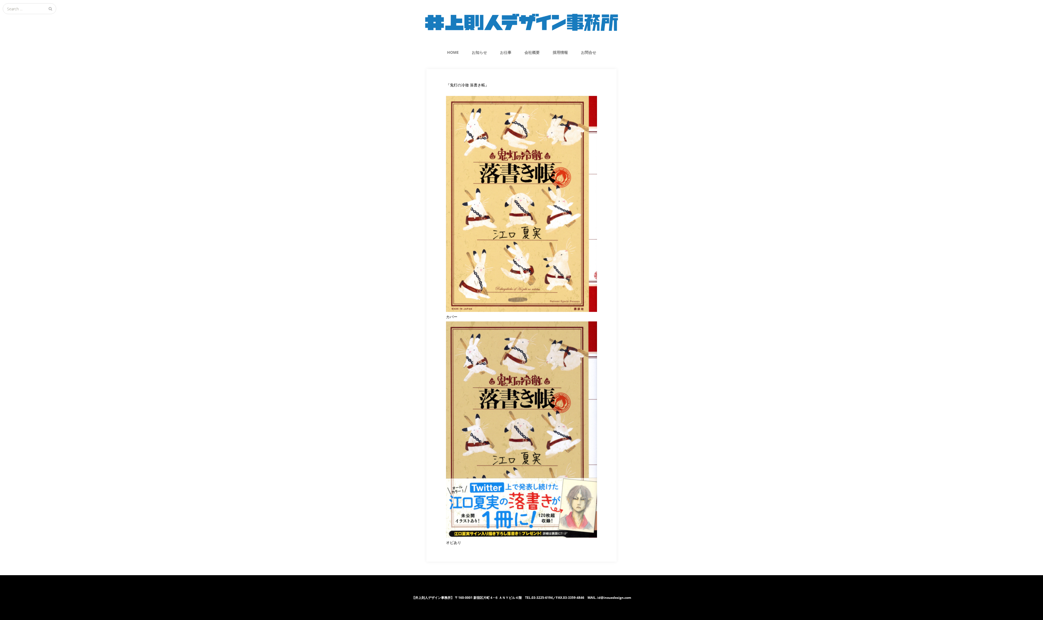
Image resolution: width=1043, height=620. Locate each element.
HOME (453, 52)
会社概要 (532, 52)
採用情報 (560, 52)
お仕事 (505, 52)
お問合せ (588, 52)
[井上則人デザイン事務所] (521, 22)
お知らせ (479, 52)
